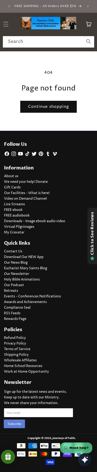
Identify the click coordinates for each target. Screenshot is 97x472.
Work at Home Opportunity (26, 371)
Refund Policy (15, 338)
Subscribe (14, 424)
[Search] (88, 41)
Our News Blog (16, 262)
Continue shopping (48, 106)
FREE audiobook (17, 215)
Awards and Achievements (25, 302)
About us (11, 176)
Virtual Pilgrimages (19, 227)
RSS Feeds (12, 313)
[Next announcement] (88, 6)
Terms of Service (17, 349)
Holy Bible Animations (22, 279)
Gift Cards (12, 187)
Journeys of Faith (64, 438)
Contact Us (13, 251)
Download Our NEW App (24, 257)
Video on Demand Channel (25, 198)
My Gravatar (14, 232)
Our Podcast (14, 285)
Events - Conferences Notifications (32, 296)
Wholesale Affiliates (20, 360)
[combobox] (48, 42)
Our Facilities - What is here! (27, 193)
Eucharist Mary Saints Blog (25, 268)
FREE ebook (13, 210)
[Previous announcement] (9, 6)
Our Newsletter (16, 274)
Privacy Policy (15, 343)
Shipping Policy (16, 354)
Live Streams (14, 204)
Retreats (11, 290)
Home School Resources (23, 366)
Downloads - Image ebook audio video (34, 221)
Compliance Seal (17, 307)
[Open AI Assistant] (84, 459)
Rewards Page (15, 319)
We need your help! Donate (26, 182)
